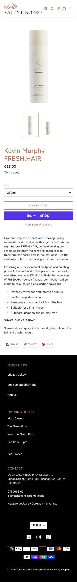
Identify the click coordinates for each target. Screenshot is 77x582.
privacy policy (16, 374)
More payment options (38, 224)
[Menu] (71, 8)
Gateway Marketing (44, 503)
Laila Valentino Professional (32, 569)
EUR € (37, 525)
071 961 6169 (15, 491)
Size (6, 185)
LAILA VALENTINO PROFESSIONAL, (30, 474)
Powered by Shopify (58, 569)
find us (11, 395)
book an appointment (21, 384)
